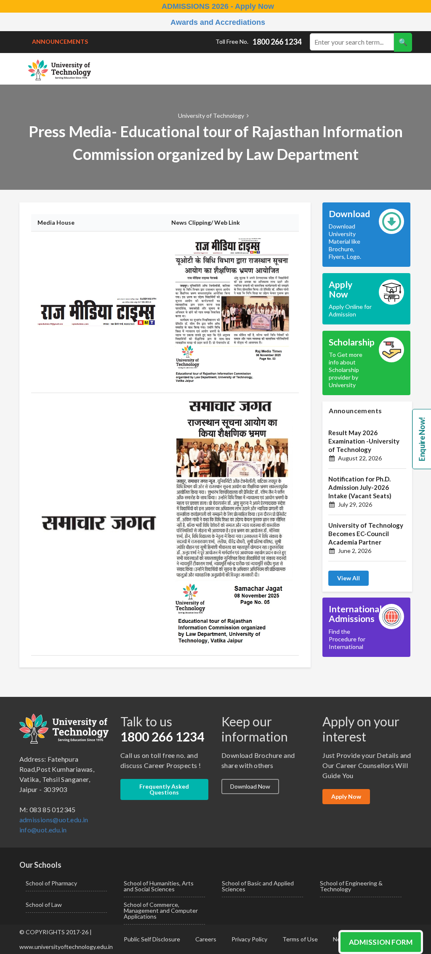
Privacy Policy (249, 939)
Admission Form (380, 942)
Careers (205, 939)
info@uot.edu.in (43, 830)
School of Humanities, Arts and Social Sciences (159, 886)
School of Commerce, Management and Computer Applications (161, 910)
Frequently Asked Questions (164, 789)
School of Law (44, 904)
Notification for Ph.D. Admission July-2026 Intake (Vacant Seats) (359, 487)
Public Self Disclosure (152, 939)
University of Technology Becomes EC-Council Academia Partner (365, 533)
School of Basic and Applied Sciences (258, 886)
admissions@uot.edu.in (53, 820)
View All (348, 578)
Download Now (250, 786)
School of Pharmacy (51, 883)
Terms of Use (300, 939)
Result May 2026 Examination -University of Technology (363, 441)
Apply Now (346, 796)
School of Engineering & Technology (351, 886)
